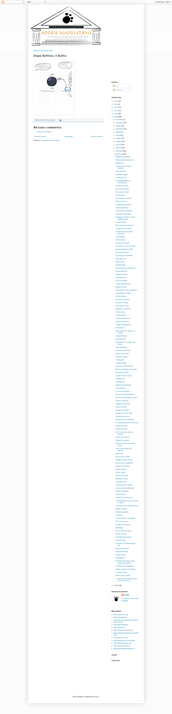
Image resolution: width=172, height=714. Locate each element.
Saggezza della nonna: (124, 460)
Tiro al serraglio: (121, 281)
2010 (116, 114)
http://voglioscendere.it (122, 646)
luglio (118, 135)
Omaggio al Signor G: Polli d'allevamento (125, 218)
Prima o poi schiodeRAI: (124, 463)
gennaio (119, 154)
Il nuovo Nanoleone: (123, 318)
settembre (119, 129)
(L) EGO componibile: (123, 214)
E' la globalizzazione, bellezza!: (127, 423)
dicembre (119, 120)
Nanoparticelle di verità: (124, 249)
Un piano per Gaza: (123, 243)
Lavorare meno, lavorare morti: (127, 506)
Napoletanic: (120, 558)
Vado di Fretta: (121, 540)
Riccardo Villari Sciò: (123, 350)
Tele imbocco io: (121, 259)
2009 (116, 117)
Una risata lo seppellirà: (124, 255)
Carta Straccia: (121, 388)
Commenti (119, 90)
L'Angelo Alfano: (121, 336)
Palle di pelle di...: (122, 201)
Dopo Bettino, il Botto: (123, 293)
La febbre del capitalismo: (125, 566)
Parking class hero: (123, 416)
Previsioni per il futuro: (124, 537)
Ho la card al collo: (122, 192)
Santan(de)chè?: (122, 271)
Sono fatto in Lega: (122, 306)
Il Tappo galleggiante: (123, 325)
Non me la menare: (123, 189)
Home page (68, 136)
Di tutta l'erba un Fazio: (124, 376)
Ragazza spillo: (121, 287)
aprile (118, 145)
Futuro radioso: (121, 315)
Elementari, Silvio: (122, 372)
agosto (118, 132)
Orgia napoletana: (122, 208)
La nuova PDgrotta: (123, 391)
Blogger (96, 697)
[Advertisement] (65, 150)
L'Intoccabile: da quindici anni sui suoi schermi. (126, 580)
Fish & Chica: (120, 195)
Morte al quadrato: (122, 512)
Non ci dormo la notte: (124, 531)
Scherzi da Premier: (123, 466)
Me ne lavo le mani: (123, 457)
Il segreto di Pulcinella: (124, 229)
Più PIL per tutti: (121, 534)
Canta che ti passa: (123, 437)
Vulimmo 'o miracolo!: (123, 309)
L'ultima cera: (120, 379)
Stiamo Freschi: (121, 407)
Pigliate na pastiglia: (123, 157)
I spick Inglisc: (121, 237)
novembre (120, 123)
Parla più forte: (121, 339)
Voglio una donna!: (122, 322)
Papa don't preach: (122, 548)
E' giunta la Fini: (121, 482)
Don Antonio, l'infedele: (124, 211)
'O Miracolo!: (120, 360)
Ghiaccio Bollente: (122, 491)
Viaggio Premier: (122, 274)
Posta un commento (44, 132)
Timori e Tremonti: (122, 401)
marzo (118, 148)
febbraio (119, 151)
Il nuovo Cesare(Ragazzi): (125, 394)
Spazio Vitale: (121, 472)
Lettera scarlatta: (122, 357)
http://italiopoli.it (119, 628)
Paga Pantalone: (122, 347)
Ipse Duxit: (119, 454)
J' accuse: (119, 515)
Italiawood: (119, 163)
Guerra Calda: (121, 240)
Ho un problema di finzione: (126, 268)
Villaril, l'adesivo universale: (126, 569)
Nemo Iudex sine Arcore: (124, 225)
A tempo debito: (121, 363)
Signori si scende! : (122, 410)
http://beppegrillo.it (120, 617)
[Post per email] (60, 120)
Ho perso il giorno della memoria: (124, 232)
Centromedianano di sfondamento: (123, 182)
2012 (116, 107)
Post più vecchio (97, 136)
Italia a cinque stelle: (123, 575)
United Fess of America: (124, 497)
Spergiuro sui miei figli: (124, 413)
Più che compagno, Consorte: (126, 369)
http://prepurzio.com (121, 638)
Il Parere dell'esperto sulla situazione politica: (125, 562)
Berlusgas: (119, 528)
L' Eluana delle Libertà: (124, 485)
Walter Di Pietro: (121, 509)
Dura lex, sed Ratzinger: (124, 366)
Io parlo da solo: (121, 426)
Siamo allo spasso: (122, 440)
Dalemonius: (120, 382)
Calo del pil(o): (121, 171)
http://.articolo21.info (121, 615)
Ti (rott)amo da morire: (124, 205)
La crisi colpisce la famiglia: (126, 518)
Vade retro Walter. (122, 552)
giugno (118, 138)
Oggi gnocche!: (121, 277)
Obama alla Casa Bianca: (125, 419)
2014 (116, 101)
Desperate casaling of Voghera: (124, 167)
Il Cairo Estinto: (121, 296)
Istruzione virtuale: (122, 303)
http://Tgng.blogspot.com (122, 643)
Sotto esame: (120, 262)
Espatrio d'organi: (122, 174)
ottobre (118, 126)
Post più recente (40, 136)
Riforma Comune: (122, 479)
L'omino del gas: (122, 572)
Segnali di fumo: (121, 429)
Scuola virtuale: (121, 222)
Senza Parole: (121, 494)
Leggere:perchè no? (123, 404)
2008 (116, 585)
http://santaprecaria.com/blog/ (124, 640)
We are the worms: (122, 252)
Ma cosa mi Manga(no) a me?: (127, 397)
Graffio (126, 595)
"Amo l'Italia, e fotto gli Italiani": (127, 290)
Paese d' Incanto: (122, 475)
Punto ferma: (120, 328)
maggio (119, 141)
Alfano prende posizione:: (125, 160)
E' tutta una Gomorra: (123, 525)
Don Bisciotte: (121, 265)
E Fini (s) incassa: (122, 521)
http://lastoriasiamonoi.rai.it (123, 630)
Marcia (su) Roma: (122, 354)
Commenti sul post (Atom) (50, 140)
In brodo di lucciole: (123, 299)
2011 (116, 111)
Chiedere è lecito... (122, 186)
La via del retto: (121, 177)
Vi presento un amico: (123, 198)
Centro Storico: (121, 555)
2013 (116, 104)
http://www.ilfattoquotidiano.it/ (124, 649)
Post (116, 86)
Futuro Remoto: (121, 469)
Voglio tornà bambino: (124, 385)
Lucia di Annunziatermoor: (125, 488)
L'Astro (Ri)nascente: (123, 284)
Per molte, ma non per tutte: (126, 246)
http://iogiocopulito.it (121, 625)
